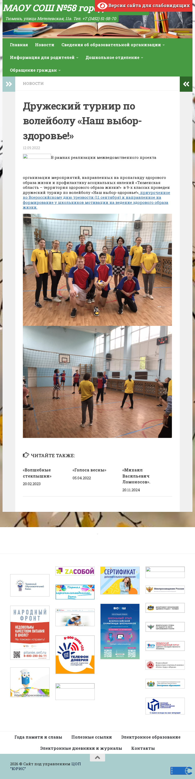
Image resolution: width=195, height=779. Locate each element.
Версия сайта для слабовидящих (148, 5)
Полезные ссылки (91, 737)
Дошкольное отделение (112, 57)
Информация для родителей (42, 57)
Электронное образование (151, 737)
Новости (44, 44)
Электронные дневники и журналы (81, 748)
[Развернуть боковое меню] (9, 84)
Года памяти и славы (38, 737)
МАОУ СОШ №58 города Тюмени (76, 8)
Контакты (143, 748)
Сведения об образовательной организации (111, 44)
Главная (19, 44)
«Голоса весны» (89, 469)
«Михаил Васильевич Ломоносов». (136, 476)
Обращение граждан (33, 70)
